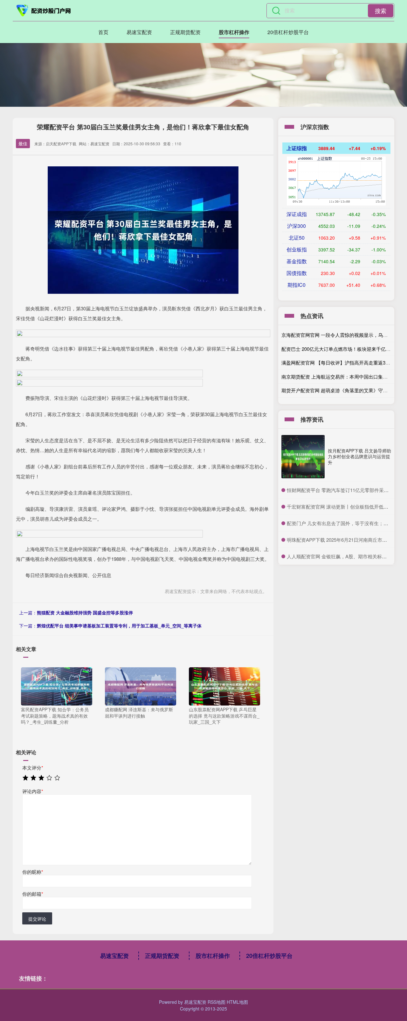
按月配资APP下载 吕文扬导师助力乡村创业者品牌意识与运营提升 (359, 456)
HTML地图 (237, 1002)
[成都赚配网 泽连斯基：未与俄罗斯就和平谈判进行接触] (140, 686)
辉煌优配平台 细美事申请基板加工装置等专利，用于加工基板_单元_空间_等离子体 (119, 625)
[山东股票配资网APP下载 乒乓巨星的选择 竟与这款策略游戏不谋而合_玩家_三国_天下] (224, 686)
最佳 (22, 143)
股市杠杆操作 (234, 32)
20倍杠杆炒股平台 (288, 32)
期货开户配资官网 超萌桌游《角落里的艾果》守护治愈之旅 (344, 390)
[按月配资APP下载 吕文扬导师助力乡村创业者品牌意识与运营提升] (303, 456)
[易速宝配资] (44, 10)
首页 (103, 32)
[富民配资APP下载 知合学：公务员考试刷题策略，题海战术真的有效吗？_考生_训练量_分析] (56, 686)
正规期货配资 (185, 32)
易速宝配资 (139, 32)
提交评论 (37, 919)
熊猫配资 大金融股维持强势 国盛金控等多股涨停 (85, 612)
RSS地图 (216, 1002)
